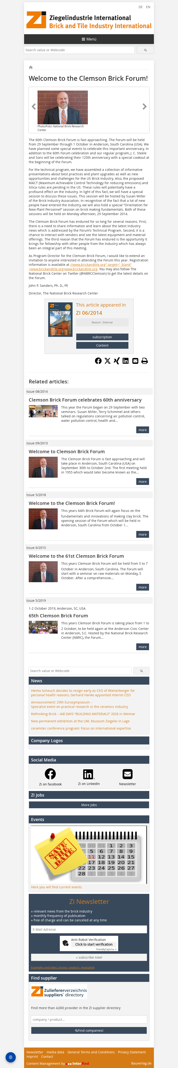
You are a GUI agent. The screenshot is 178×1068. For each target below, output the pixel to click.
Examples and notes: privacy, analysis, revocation (63, 967)
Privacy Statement (132, 1052)
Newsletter (34, 1052)
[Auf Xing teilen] (116, 363)
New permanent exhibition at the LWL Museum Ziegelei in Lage (80, 721)
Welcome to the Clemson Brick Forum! (72, 503)
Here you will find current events (56, 887)
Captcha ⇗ (106, 949)
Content (102, 345)
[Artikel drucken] (144, 361)
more (143, 430)
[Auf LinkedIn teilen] (126, 363)
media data (55, 1052)
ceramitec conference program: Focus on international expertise (81, 728)
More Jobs (89, 805)
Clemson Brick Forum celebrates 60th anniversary (85, 400)
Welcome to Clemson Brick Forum (67, 451)
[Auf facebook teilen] (98, 363)
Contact (47, 1056)
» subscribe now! (89, 957)
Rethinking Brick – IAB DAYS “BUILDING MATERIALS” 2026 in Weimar (83, 714)
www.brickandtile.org (80, 269)
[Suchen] (145, 50)
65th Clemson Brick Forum (58, 615)
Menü (91, 39)
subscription (102, 337)
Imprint (32, 1056)
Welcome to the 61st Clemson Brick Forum (76, 556)
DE (141, 7)
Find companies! (90, 1030)
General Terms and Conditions (91, 1052)
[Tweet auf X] (107, 363)
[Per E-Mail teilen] (135, 361)
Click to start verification (94, 944)
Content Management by (46, 1063)
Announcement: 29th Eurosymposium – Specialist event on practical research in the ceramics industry (79, 704)
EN (148, 7)
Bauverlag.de (141, 1063)
